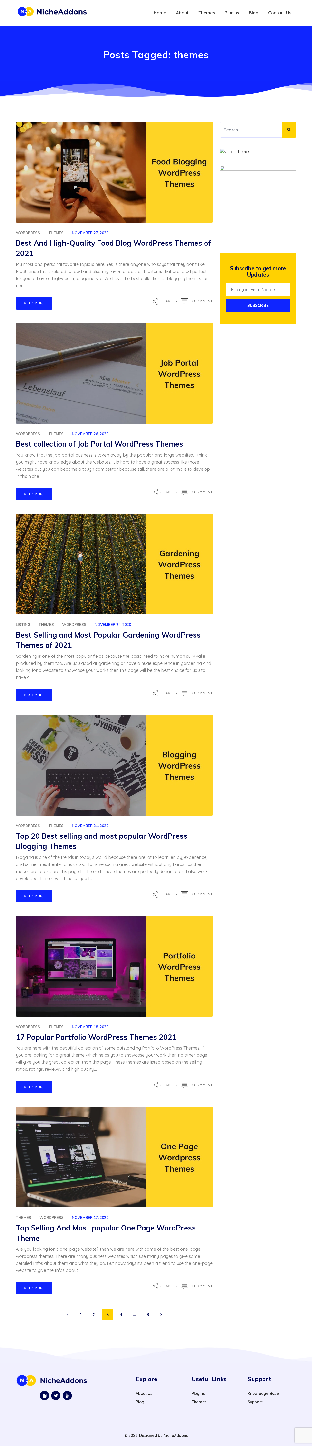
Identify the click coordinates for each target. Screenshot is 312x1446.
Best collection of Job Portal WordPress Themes (99, 444)
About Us (144, 1393)
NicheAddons (176, 1435)
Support (255, 1401)
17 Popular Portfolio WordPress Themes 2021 (96, 1037)
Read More (34, 303)
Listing (23, 624)
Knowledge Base (263, 1393)
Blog (140, 1401)
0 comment (201, 301)
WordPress (28, 232)
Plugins (198, 1393)
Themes (56, 232)
